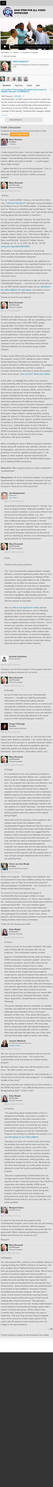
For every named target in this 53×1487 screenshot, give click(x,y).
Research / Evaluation (30, 52)
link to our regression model (25, 607)
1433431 (17, 96)
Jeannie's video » (15, 1045)
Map (38, 86)
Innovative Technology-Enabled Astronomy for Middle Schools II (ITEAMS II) (23, 91)
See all (4, 115)
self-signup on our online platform (23, 1137)
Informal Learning (10, 56)
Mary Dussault (21, 62)
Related (19, 86)
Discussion (16, 120)
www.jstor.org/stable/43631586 (15, 246)
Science (16, 52)
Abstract (7, 86)
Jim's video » (13, 497)
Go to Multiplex (19, 134)
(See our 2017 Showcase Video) (35, 374)
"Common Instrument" (15, 203)
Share (29, 86)
